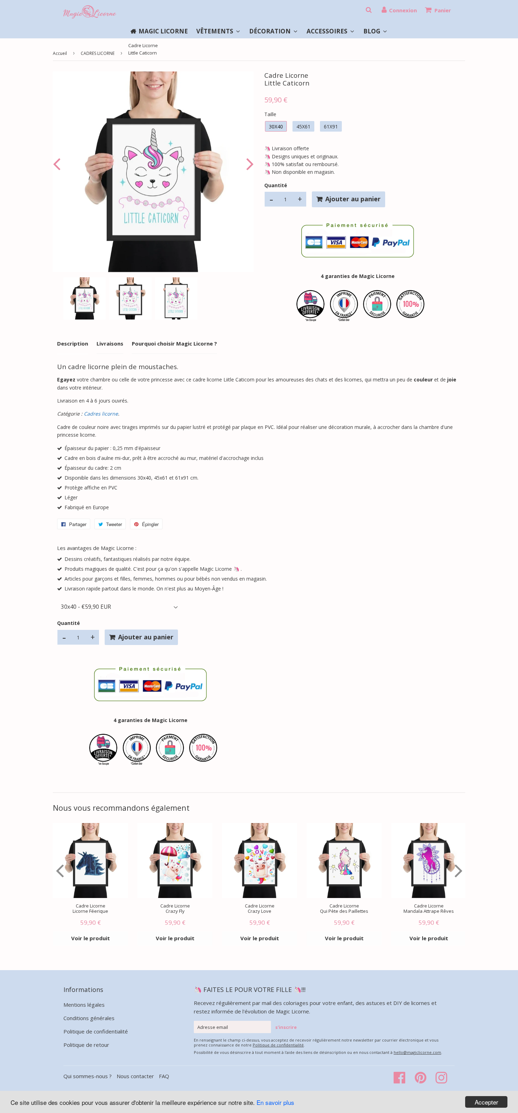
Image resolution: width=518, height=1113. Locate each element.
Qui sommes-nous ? (88, 1076)
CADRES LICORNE (98, 53)
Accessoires (328, 31)
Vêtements (215, 31)
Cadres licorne (101, 413)
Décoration (270, 31)
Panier (442, 10)
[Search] (369, 10)
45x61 (303, 126)
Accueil (60, 53)
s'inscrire (286, 1027)
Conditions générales (89, 1018)
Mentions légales (84, 1004)
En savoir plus (275, 1102)
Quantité (275, 185)
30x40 (276, 126)
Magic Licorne (163, 31)
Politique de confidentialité (95, 1031)
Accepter (486, 1102)
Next (248, 163)
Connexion (403, 10)
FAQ (164, 1076)
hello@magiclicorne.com (417, 1052)
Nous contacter (135, 1076)
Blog (372, 31)
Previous (58, 163)
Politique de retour (86, 1044)
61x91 (331, 126)
